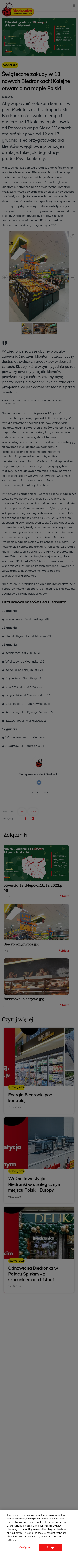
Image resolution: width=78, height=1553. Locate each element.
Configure (24, 1547)
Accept (51, 1547)
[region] (39, 1531)
